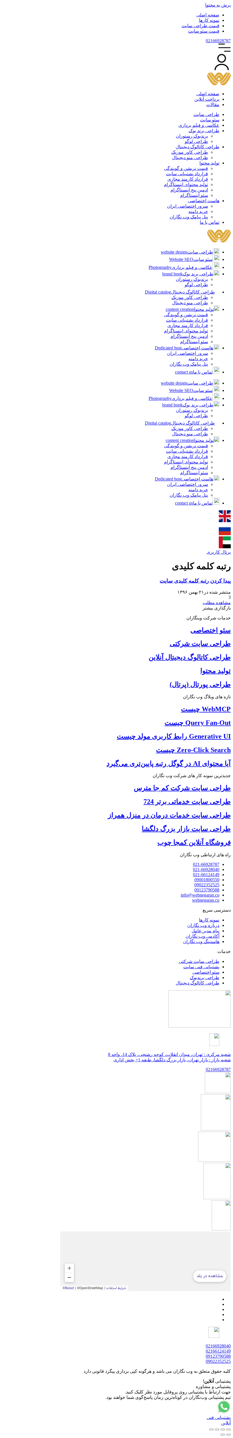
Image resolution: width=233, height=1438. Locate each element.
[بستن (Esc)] (211, 1429)
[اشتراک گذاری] (217, 1429)
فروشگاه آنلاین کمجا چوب (194, 842)
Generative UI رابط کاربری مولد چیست (174, 736)
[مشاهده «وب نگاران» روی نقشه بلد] (145, 1261)
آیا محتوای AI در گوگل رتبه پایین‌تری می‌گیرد (169, 763)
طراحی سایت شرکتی (200, 643)
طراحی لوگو (196, 284)
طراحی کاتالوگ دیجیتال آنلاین (190, 657)
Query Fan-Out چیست (198, 722)
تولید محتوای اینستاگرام (186, 330)
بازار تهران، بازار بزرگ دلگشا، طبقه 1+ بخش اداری (172, 1059)
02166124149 (218, 1351)
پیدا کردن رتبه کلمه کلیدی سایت (195, 581)
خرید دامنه (198, 358)
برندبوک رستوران (192, 279)
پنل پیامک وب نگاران (189, 364)
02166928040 (218, 1346)
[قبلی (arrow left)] (228, 1434)
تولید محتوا (215, 670)
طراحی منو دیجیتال (190, 302)
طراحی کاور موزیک (189, 297)
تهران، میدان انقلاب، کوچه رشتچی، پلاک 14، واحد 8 (169, 1054)
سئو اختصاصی (210, 630)
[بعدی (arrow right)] (222, 1434)
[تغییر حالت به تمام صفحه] (222, 1429)
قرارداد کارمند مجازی (187, 325)
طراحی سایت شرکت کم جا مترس (182, 788)
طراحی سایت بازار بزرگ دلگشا (186, 828)
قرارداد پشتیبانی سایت (187, 320)
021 (218, 40)
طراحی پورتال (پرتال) (200, 684)
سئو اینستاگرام (194, 341)
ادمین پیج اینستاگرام (189, 336)
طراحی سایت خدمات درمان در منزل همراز (169, 815)
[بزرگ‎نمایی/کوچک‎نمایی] (228, 1429)
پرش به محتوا (218, 5)
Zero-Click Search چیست (193, 750)
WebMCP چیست (206, 709)
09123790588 (218, 1356)
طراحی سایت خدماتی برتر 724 (187, 801)
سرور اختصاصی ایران (187, 353)
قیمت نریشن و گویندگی (186, 314)
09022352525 (218, 1361)
